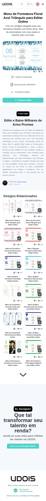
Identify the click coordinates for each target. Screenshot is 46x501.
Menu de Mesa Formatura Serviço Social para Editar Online (33, 307)
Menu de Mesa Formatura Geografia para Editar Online (33, 335)
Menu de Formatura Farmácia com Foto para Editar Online (13, 363)
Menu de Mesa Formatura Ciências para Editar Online (33, 279)
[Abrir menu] (42, 4)
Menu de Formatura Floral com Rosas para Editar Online (13, 251)
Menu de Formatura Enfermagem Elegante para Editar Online (33, 363)
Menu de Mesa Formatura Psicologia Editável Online (13, 279)
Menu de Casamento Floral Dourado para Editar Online (12, 307)
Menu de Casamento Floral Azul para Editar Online (13, 335)
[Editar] (19, 210)
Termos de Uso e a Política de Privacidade (23, 496)
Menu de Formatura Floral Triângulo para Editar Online (12, 222)
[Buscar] (21, 4)
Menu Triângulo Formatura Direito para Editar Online (33, 251)
